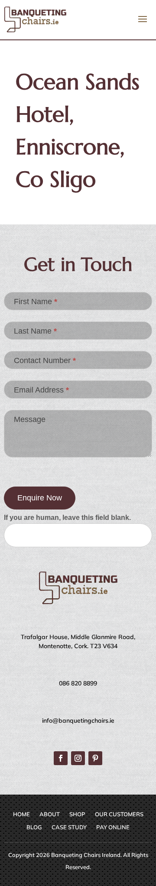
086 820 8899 (78, 683)
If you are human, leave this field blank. (67, 517)
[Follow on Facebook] (61, 758)
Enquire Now (39, 497)
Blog (34, 827)
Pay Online (113, 827)
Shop (77, 814)
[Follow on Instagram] (78, 758)
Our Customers (119, 814)
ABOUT (49, 814)
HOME (21, 814)
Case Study (69, 827)
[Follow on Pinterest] (95, 758)
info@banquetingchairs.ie (78, 720)
